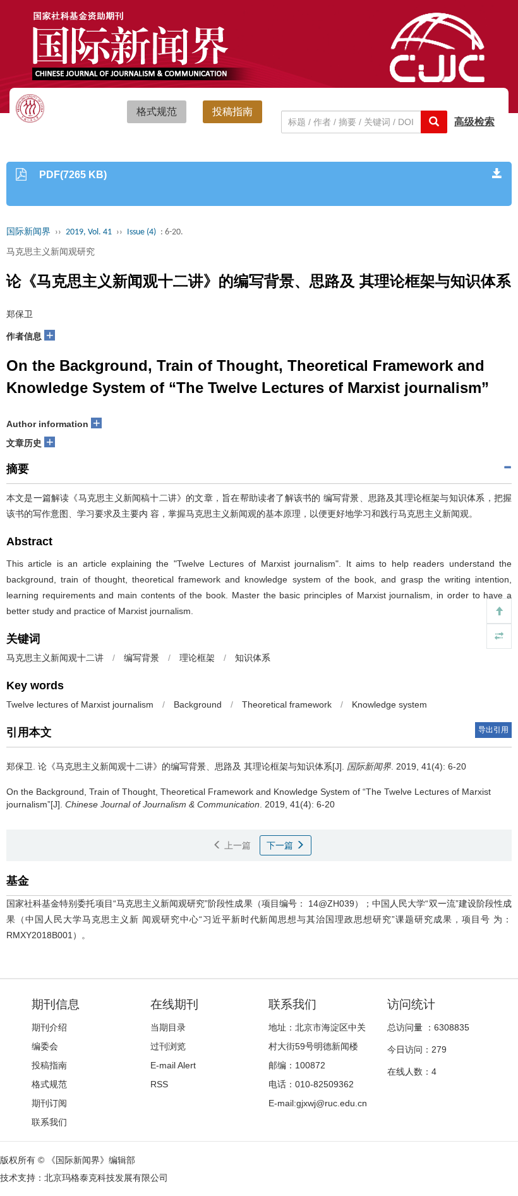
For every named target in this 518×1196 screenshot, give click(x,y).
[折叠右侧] (499, 636)
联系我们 (49, 1122)
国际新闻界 (28, 232)
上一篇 (236, 845)
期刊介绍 (49, 1027)
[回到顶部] (499, 611)
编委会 (45, 1046)
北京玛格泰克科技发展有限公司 (106, 1178)
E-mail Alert (173, 1065)
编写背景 (141, 658)
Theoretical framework (287, 704)
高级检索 (474, 121)
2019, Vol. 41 (89, 232)
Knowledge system (389, 704)
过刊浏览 (168, 1046)
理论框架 (197, 658)
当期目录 (168, 1027)
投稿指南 (232, 111)
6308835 (451, 1027)
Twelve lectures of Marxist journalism (80, 704)
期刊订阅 (49, 1103)
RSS (159, 1084)
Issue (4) (141, 232)
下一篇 (281, 845)
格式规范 (156, 111)
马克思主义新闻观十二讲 (55, 658)
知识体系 (252, 658)
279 (439, 1049)
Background (198, 704)
